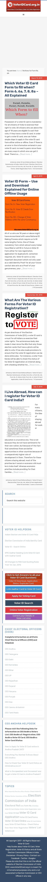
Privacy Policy (23, 855)
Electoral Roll (12, 482)
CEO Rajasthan (11, 681)
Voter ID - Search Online (15, 547)
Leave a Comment (36, 484)
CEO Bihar (9, 670)
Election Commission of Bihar (19, 796)
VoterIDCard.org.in (23, 6)
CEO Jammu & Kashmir (15, 707)
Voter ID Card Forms (27, 285)
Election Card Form (35, 164)
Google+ (32, 858)
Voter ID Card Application (34, 482)
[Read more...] (26, 154)
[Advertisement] (23, 43)
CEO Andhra (10, 649)
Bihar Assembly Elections (13, 791)
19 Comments (37, 287)
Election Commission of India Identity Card (23, 541)
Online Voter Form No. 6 (25, 377)
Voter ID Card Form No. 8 (30, 283)
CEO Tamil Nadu (12, 713)
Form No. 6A (21, 166)
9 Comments (38, 379)
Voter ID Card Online (15, 821)
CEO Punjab (10, 697)
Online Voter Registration (28, 809)
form (35, 278)
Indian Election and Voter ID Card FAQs (21, 535)
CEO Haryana (10, 691)
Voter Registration (21, 828)
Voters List (38, 285)
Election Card (37, 276)
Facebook (15, 858)
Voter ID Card (23, 164)
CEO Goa (8, 702)
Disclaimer (10, 855)
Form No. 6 (13, 281)
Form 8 (14, 166)
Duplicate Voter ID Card (25, 278)
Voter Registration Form (24, 168)
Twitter (24, 858)
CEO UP (8, 675)
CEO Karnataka (11, 665)
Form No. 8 (29, 166)
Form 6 (9, 166)
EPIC (22, 806)
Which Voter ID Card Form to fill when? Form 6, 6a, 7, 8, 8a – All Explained (21, 89)
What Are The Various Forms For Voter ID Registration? (23, 304)
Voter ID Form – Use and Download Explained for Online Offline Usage (22, 187)
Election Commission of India (16, 375)
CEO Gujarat (10, 686)
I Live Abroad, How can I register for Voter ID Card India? (23, 396)
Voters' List (35, 827)
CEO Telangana (11, 654)
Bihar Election (25, 791)
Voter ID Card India (23, 484)
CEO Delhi (9, 660)
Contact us (35, 855)
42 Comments (37, 168)
